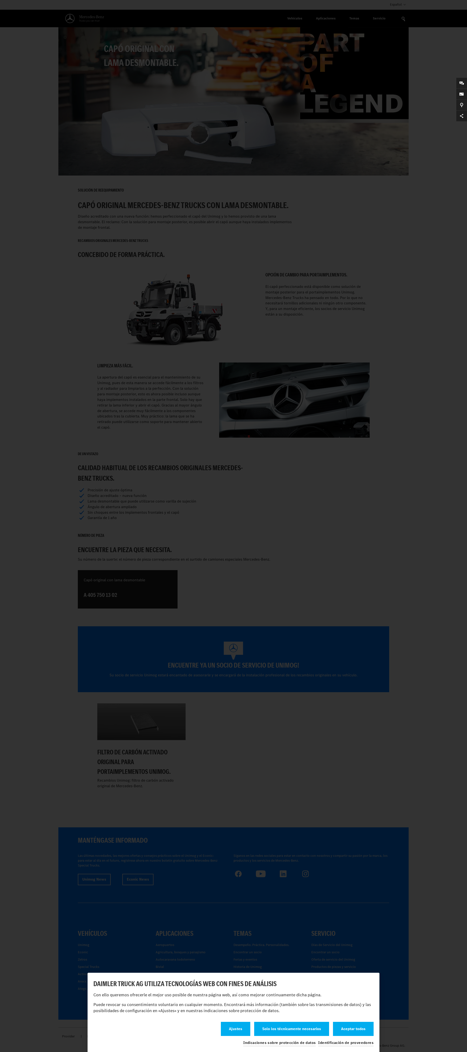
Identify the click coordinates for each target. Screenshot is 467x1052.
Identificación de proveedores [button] (346, 1042)
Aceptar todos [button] (353, 1028)
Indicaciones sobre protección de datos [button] (279, 1042)
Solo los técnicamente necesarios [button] (291, 1028)
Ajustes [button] (235, 1028)
